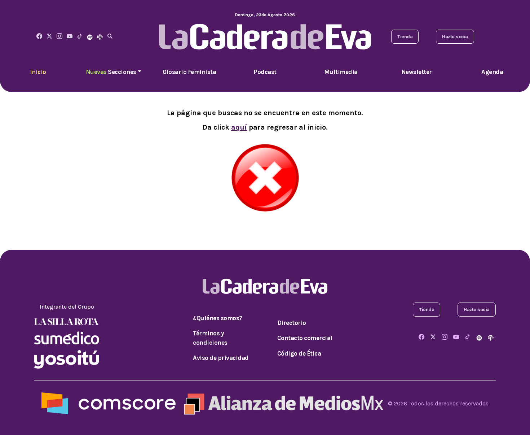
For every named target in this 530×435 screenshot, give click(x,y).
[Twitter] (49, 36)
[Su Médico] (66, 337)
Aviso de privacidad (221, 357)
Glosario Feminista (189, 71)
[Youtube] (69, 36)
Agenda (492, 71)
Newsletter (416, 71)
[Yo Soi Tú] (66, 358)
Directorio (291, 322)
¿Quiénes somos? (218, 318)
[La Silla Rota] (66, 321)
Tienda (404, 37)
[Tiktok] (80, 36)
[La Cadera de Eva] (59, 36)
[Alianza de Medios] (282, 403)
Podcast (265, 71)
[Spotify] (90, 36)
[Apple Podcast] (100, 36)
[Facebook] (39, 36)
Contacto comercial (304, 338)
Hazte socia (455, 37)
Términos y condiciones (210, 338)
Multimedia (341, 71)
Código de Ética (299, 353)
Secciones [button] (111, 71)
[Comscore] (108, 403)
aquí (239, 127)
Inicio (38, 71)
